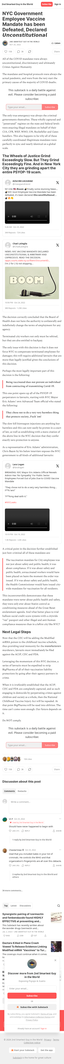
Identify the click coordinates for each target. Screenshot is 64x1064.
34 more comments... (12, 890)
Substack (17, 1057)
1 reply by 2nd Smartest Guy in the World (31, 839)
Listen (57, 43)
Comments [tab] (9, 791)
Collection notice (32, 1042)
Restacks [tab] (22, 791)
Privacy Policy (32, 1020)
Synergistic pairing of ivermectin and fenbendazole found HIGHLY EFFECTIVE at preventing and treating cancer (23, 918)
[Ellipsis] (60, 818)
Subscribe (46, 4)
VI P (11, 818)
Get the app (47, 1050)
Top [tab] (6, 905)
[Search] (59, 906)
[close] (55, 960)
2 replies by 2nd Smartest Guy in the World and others (34, 875)
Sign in (57, 4)
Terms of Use (46, 1014)
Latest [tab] (14, 905)
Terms (56, 1039)
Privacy (47, 1039)
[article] (32, 924)
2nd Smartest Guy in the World (24, 42)
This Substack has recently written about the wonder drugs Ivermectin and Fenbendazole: (23, 927)
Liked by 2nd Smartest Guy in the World (27, 822)
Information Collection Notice (37, 1017)
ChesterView (15, 849)
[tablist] (15, 791)
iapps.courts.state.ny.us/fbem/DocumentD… (27, 260)
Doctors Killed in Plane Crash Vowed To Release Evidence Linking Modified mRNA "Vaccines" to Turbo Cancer (24, 947)
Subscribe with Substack (34, 1007)
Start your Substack (24, 1050)
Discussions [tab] (25, 905)
